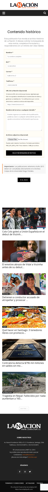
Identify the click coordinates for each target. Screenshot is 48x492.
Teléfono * (10, 81)
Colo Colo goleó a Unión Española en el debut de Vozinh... (23, 233)
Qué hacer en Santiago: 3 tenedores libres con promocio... (22, 331)
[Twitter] (30, 471)
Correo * (9, 72)
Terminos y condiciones (14, 483)
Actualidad (30, 483)
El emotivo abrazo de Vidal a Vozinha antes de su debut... (22, 266)
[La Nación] (24, 5)
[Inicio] (24, 429)
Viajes (4, 327)
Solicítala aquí (32, 457)
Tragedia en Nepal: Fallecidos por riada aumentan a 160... (24, 397)
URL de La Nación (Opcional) (16, 91)
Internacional (7, 392)
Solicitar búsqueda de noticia (24, 153)
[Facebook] (19, 472)
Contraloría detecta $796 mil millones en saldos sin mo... (23, 364)
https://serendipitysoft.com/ (24, 489)
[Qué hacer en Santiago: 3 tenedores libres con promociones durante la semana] (24, 317)
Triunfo (5, 228)
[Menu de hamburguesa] (3, 13)
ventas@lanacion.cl (28, 455)
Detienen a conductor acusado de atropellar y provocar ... (21, 299)
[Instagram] (25, 472)
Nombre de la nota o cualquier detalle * (21, 110)
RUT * (8, 62)
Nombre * (9, 52)
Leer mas (23, 408)
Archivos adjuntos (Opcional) (17, 135)
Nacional (6, 294)
